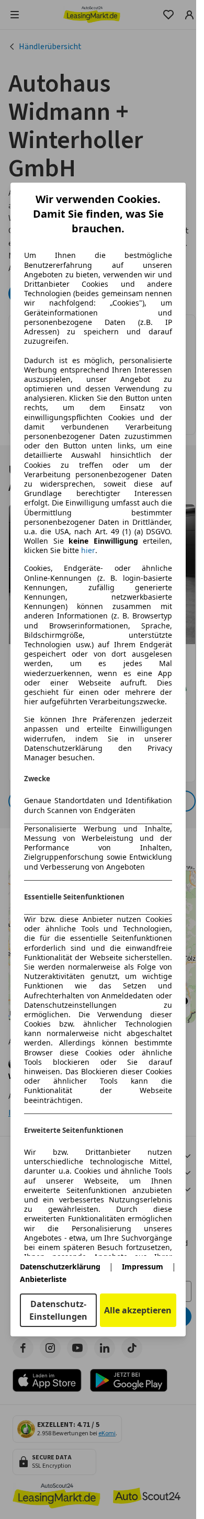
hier (88, 550)
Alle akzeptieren (138, 1310)
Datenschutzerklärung (60, 1267)
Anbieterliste (43, 1279)
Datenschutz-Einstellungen (58, 1310)
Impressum (142, 1267)
